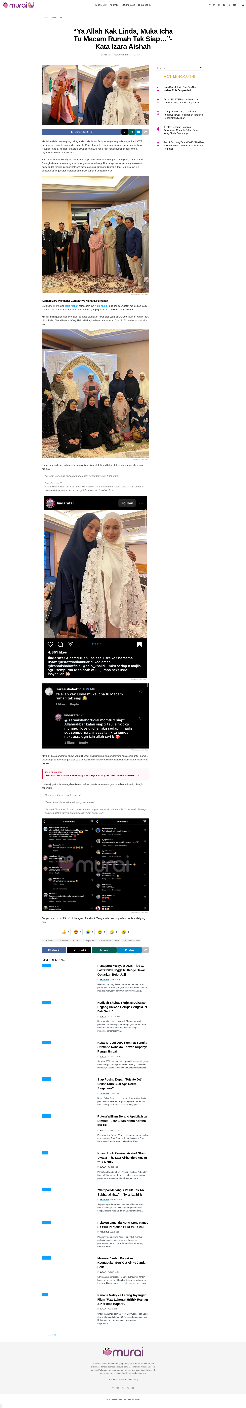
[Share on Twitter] (124, 132)
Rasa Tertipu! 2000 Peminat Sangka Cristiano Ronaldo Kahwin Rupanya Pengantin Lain (122, 1047)
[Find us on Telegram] (224, 5)
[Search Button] (243, 5)
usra (117, 941)
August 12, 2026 (114, 1130)
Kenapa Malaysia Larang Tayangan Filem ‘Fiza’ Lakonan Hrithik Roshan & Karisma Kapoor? (122, 1299)
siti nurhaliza (105, 941)
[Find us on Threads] (219, 5)
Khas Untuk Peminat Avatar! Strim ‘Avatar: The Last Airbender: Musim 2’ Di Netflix (122, 1157)
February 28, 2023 (121, 55)
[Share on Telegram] (138, 132)
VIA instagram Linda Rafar (140, 294)
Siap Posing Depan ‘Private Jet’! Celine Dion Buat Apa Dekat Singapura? (120, 1084)
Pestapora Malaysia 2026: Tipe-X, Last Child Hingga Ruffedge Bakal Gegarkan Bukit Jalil (121, 970)
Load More (52, 1335)
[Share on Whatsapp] (131, 132)
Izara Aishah (71, 306)
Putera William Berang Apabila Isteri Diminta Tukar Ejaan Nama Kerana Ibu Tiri (122, 1121)
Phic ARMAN (104, 979)
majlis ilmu (91, 941)
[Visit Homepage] (18, 5)
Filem (45, 1153)
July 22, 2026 (115, 979)
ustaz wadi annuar (131, 941)
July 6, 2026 (114, 1232)
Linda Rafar (77, 941)
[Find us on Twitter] (229, 5)
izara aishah (62, 941)
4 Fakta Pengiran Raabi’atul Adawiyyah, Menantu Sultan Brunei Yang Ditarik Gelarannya (181, 130)
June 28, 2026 (113, 1167)
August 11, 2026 (114, 1056)
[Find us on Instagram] (214, 5)
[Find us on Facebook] (210, 5)
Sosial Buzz (128, 5)
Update (114, 5)
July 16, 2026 (115, 1093)
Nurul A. (103, 1016)
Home (44, 17)
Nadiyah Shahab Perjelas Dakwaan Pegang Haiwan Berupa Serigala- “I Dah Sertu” (122, 1007)
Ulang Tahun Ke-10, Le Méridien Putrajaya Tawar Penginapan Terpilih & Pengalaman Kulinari (183, 114)
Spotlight (101, 5)
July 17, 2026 (112, 1309)
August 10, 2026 (114, 1016)
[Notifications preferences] (1, 1406)
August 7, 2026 (116, 1199)
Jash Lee (106, 55)
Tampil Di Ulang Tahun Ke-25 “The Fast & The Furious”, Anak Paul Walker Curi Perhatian (184, 145)
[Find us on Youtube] (234, 5)
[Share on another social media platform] (145, 132)
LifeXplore (144, 5)
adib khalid (48, 941)
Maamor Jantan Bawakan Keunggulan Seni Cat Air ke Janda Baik (121, 1263)
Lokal (60, 17)
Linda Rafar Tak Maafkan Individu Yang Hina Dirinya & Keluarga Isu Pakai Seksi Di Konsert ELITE (92, 776)
